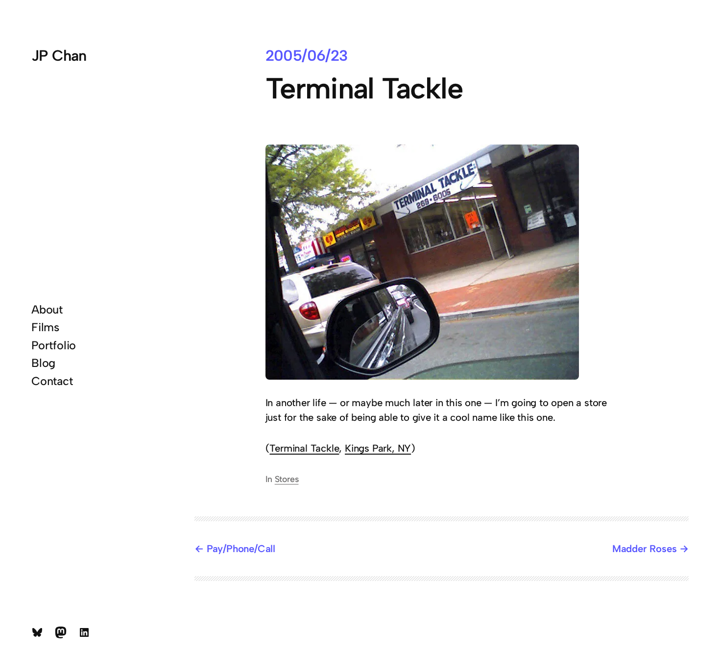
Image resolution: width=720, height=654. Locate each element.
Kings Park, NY (378, 448)
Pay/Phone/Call (241, 549)
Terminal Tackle (304, 448)
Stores (287, 479)
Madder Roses (644, 549)
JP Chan (59, 56)
